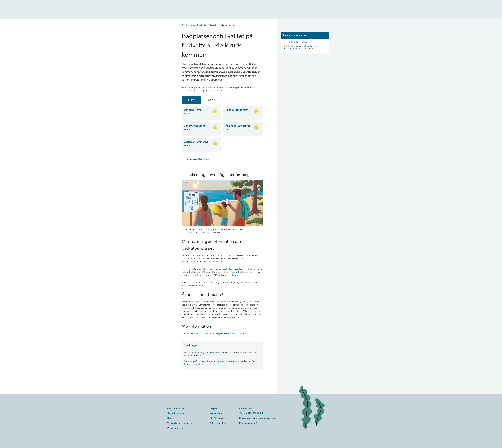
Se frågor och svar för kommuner (211, 361)
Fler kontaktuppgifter (249, 423)
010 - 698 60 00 (255, 413)
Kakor (170, 418)
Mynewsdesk (220, 423)
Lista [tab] (191, 100)
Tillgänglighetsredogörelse (179, 423)
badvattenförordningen (243, 272)
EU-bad (204, 258)
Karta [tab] (211, 100)
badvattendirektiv (229, 275)
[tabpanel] (222, 129)
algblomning (191, 258)
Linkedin (218, 413)
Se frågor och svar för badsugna (212, 352)
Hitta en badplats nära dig (197, 159)
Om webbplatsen (175, 413)
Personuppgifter (175, 428)
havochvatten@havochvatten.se (261, 418)
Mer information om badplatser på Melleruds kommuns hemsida (220, 333)
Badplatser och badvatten (196, 25)
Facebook (218, 418)
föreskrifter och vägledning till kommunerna (241, 269)
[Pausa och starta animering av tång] (316, 409)
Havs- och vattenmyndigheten (183, 25)
